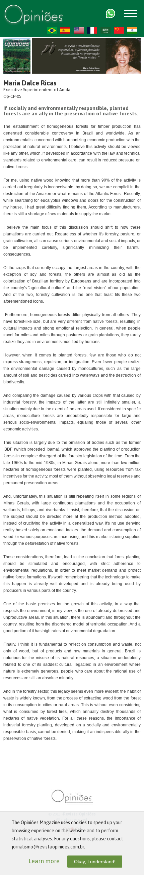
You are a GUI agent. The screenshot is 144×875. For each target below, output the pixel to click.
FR (92, 30)
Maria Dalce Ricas (30, 83)
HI (132, 30)
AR (105, 30)
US (79, 30)
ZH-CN (119, 30)
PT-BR (52, 30)
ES (65, 30)
